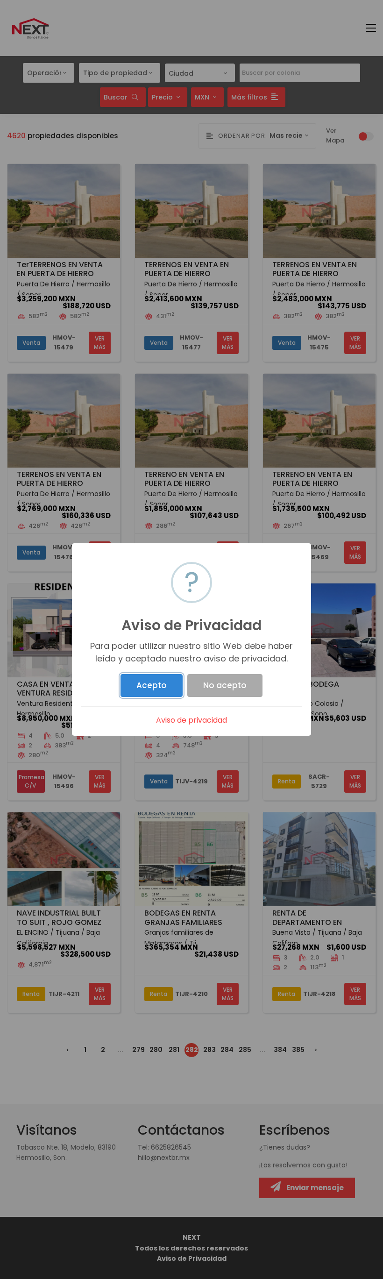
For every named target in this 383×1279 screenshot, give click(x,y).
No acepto (225, 685)
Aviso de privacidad (191, 720)
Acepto (151, 685)
